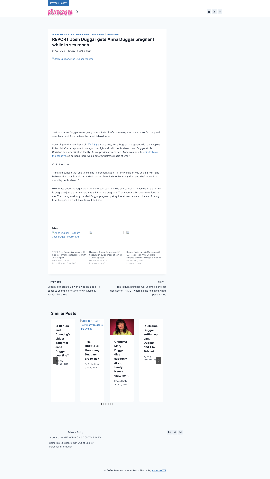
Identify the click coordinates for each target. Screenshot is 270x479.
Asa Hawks (60, 51)
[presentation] (92, 327)
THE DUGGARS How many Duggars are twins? (92, 350)
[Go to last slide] (55, 360)
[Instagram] (220, 11)
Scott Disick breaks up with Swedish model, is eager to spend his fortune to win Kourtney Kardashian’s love (74, 288)
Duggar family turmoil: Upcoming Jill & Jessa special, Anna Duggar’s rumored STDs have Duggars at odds (143, 255)
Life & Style (93, 144)
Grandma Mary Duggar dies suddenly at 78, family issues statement (121, 358)
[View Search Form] (76, 11)
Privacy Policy (58, 2)
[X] (214, 11)
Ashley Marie (93, 364)
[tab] (101, 404)
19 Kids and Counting (63, 34)
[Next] (158, 360)
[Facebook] (209, 11)
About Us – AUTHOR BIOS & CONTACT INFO (75, 437)
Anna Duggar (83, 34)
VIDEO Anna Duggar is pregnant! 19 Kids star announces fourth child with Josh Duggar (69, 255)
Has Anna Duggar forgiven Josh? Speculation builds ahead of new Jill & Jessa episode (105, 255)
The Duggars (113, 34)
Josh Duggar (98, 34)
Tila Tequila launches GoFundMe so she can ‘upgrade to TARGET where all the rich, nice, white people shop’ (138, 288)
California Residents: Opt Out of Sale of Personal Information (71, 444)
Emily (60, 361)
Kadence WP (159, 470)
